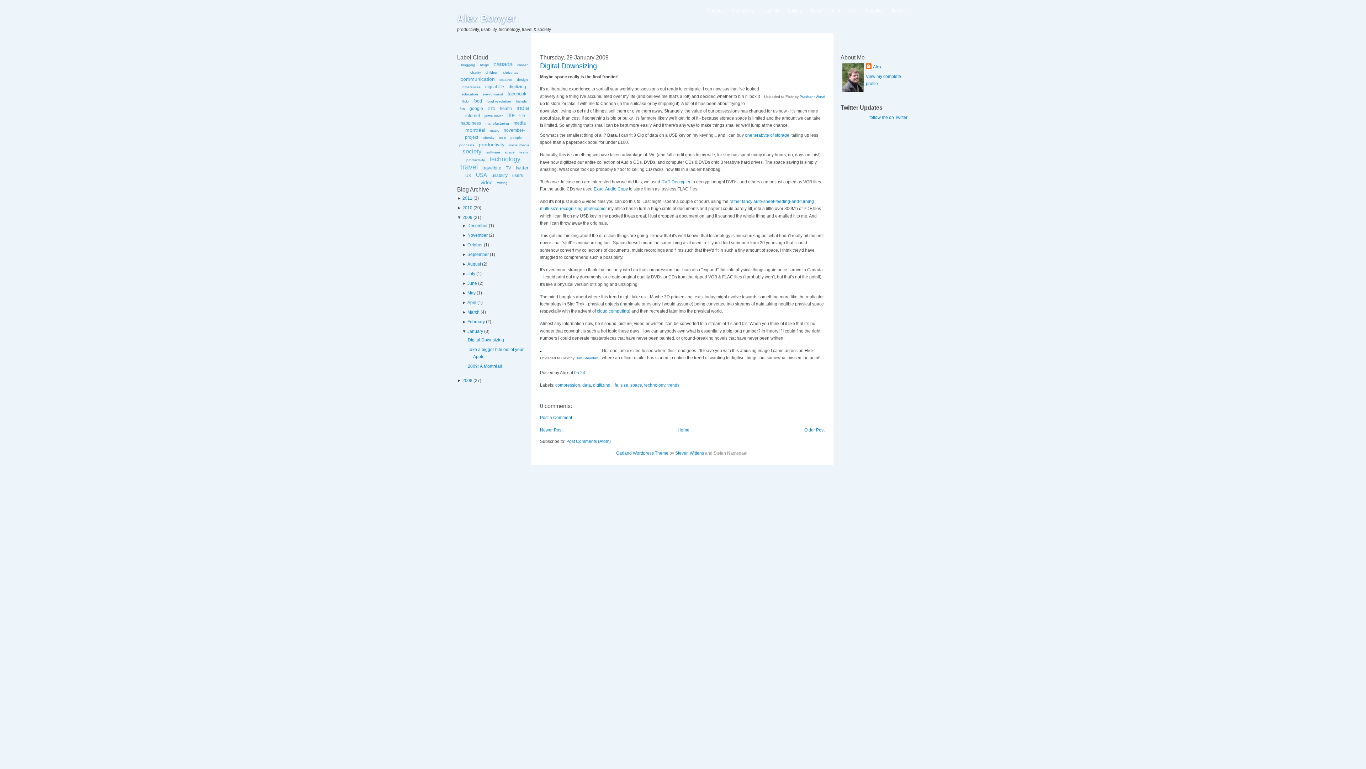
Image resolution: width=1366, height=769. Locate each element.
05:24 (579, 372)
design (522, 80)
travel (469, 167)
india (523, 108)
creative (505, 80)
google (476, 108)
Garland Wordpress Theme (642, 453)
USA (481, 175)
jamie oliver (494, 116)
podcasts (466, 145)
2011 (467, 198)
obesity (488, 138)
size (624, 385)
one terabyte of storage (767, 135)
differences (471, 87)
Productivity (742, 11)
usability (500, 175)
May (471, 293)
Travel (816, 11)
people (516, 138)
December (477, 225)
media (520, 123)
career (522, 65)
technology (504, 159)
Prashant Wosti (812, 97)
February (476, 321)
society (472, 151)
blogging (468, 65)
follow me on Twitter (888, 117)
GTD (491, 109)
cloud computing (613, 311)
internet (472, 115)
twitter (522, 168)
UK (468, 175)
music (494, 130)
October (475, 244)
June (472, 283)
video (487, 182)
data (586, 385)
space (510, 152)
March (473, 312)
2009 (467, 217)
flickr (465, 101)
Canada (715, 11)
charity (475, 72)
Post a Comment (556, 417)
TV (508, 168)
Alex (877, 66)
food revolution (499, 101)
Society (795, 11)
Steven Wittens (689, 453)
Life (852, 11)
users (517, 175)
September (478, 254)
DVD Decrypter (675, 181)
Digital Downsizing (486, 340)
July (471, 273)
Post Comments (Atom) (588, 441)
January (475, 331)
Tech (835, 11)
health (506, 108)
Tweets (898, 11)
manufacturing (497, 123)
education (470, 94)
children (492, 72)
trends (673, 385)
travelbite (491, 168)
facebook (517, 93)
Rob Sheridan (587, 358)
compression (567, 385)
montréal (475, 130)
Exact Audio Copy (611, 189)
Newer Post (551, 430)
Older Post (814, 430)
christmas (510, 72)
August (474, 264)
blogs (484, 65)
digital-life (494, 86)
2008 (467, 380)
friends (521, 101)
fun (462, 109)
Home (683, 430)
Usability (770, 11)
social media (519, 145)
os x (502, 138)
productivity (491, 144)
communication (478, 79)
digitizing (517, 86)
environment (493, 94)
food (477, 101)
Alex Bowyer (486, 18)
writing (502, 183)
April (471, 302)
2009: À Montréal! (485, 366)
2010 (467, 207)
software (493, 152)
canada (503, 64)
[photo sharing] (540, 350)
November (477, 235)
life (511, 115)
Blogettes (873, 11)
